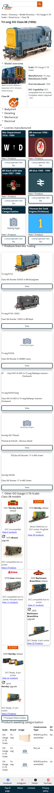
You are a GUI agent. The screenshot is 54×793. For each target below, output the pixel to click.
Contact (31, 788)
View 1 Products (8, 158)
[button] (21, 496)
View (27, 286)
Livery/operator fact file (14, 164)
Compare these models (14, 718)
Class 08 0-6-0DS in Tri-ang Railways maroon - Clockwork (22, 396)
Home (20, 788)
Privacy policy (45, 789)
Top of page (7, 789)
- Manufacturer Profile (39, 77)
